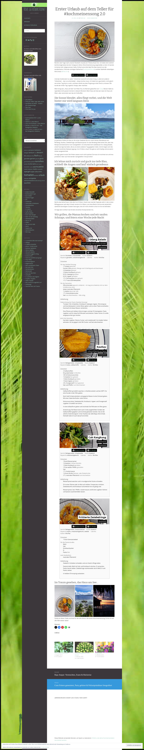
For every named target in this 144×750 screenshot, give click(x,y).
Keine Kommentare (92, 18)
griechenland (27, 161)
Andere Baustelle (29, 192)
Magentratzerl (29, 263)
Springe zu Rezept (79, 75)
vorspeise (32, 178)
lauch (40, 164)
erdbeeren (29, 156)
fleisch (40, 156)
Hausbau (27, 207)
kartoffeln (39, 161)
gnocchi (37, 158)
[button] (99, 247)
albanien (26, 150)
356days (27, 242)
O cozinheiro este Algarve (32, 277)
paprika (35, 167)
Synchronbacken (29, 230)
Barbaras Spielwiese (30, 248)
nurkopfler (28, 275)
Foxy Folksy (28, 259)
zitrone (43, 180)
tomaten (29, 175)
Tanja (101, 89)
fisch (36, 155)
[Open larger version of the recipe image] (84, 235)
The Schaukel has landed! (61, 653)
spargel (27, 171)
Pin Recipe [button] (92, 253)
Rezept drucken (92, 75)
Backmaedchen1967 (30, 118)
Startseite (27, 18)
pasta (41, 166)
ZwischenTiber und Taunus (32, 286)
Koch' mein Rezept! (30, 215)
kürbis (30, 164)
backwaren (38, 150)
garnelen (27, 159)
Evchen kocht (28, 256)
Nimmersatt (28, 271)
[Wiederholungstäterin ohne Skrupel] (84, 647)
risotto (35, 169)
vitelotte (26, 178)
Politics (27, 222)
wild (36, 180)
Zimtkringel (28, 284)
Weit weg (27, 232)
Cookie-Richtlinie (45, 747)
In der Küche (28, 211)
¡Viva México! (28, 99)
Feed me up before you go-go (33, 258)
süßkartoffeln (38, 171)
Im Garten (28, 209)
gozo (42, 158)
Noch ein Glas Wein (30, 273)
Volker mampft (29, 280)
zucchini (27, 183)
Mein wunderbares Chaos (32, 265)
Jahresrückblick (29, 213)
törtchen (36, 175)
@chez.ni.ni (65, 71)
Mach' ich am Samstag (31, 216)
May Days (28, 107)
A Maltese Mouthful (30, 244)
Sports (27, 226)
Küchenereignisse (30, 261)
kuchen (26, 164)
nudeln (31, 167)
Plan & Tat (28, 220)
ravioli (25, 169)
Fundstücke (28, 201)
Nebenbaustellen (29, 218)
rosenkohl (39, 169)
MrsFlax (27, 125)
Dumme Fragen (29, 197)
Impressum (27, 21)
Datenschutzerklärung (30, 25)
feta (33, 155)
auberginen (31, 150)
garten (32, 158)
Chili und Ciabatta (30, 252)
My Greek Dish (29, 267)
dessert (40, 152)
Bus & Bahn (28, 196)
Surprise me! (28, 228)
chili (35, 152)
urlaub (42, 175)
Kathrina (27, 121)
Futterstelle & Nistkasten (32, 203)
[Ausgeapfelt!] (104, 647)
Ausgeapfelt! (98, 653)
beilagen (26, 152)
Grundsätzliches (29, 205)
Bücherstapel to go (30, 194)
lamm (37, 164)
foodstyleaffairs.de (89, 69)
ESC (26, 199)
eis (25, 156)
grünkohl (33, 161)
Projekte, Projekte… (30, 278)
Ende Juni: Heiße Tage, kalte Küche (34, 101)
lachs (34, 164)
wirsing (39, 180)
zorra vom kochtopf (30, 123)
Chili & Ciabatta (29, 250)
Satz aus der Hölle (30, 224)
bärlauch (31, 153)
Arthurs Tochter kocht (31, 246)
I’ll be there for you (30, 109)
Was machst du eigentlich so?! (33, 282)
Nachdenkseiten (29, 269)
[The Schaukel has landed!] (63, 647)
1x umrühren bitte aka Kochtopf (33, 240)
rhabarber (30, 169)
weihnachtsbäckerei (29, 180)
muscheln (26, 167)
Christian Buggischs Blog (32, 254)
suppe (32, 172)
